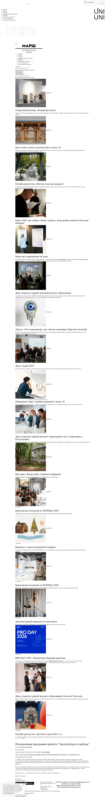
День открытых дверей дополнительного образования (43, 292)
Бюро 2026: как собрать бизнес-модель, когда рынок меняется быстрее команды (51, 222)
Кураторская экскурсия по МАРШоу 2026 (37, 510)
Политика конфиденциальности (79, 782)
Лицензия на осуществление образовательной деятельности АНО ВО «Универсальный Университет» (68, 785)
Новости (5, 11)
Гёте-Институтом (49, 761)
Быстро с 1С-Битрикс (20, 796)
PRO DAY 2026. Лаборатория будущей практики (40, 658)
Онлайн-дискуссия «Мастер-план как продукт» (39, 183)
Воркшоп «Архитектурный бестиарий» (35, 547)
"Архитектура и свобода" (76, 759)
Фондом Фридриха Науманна (37, 761)
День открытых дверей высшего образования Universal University (49, 696)
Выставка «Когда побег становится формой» (38, 474)
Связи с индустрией (8, 18)
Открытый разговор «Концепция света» (35, 110)
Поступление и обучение (9, 17)
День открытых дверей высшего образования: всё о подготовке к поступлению (48, 438)
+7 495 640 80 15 (44, 789)
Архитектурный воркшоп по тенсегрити (36, 621)
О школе (5, 9)
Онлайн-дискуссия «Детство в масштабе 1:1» (38, 734)
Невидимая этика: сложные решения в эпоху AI (40, 401)
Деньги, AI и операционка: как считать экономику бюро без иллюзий (51, 329)
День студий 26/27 (24, 365)
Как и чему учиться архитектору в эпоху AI (38, 147)
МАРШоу (5, 15)
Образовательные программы (10, 14)
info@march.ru (43, 788)
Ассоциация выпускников (9, 20)
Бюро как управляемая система (31, 256)
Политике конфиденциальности (9, 793)
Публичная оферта (62, 782)
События (5, 12)
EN (28, 4)
